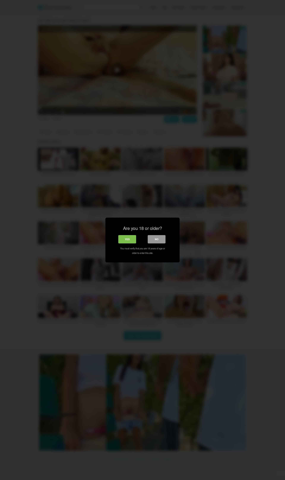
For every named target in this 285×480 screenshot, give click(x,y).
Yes (127, 239)
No (156, 239)
